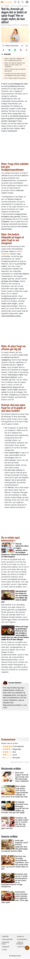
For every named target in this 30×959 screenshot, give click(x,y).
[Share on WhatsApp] (15, 50)
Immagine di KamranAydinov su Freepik (19, 762)
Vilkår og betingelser (19, 943)
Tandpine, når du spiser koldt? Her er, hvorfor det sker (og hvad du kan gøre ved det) (14, 823)
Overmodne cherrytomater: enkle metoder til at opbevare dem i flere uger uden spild (14, 897)
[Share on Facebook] (3, 50)
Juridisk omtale (22, 946)
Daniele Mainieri (24, 25)
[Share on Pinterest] (26, 50)
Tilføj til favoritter (11, 46)
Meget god (16, 749)
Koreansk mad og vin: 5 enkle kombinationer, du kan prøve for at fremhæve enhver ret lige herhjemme (14, 880)
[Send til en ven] (22, 45)
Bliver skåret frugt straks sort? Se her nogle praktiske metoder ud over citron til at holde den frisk (14, 791)
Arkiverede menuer (5, 943)
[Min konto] (18, 2)
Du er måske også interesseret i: (15, 78)
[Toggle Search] (23, 2)
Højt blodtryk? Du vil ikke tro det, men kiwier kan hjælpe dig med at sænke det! (14, 596)
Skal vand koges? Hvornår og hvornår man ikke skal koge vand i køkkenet (22, 777)
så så (14, 755)
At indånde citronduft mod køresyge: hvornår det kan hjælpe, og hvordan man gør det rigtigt (15, 807)
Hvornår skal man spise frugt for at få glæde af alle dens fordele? (15, 74)
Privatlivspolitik (22, 939)
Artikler (4, 949)
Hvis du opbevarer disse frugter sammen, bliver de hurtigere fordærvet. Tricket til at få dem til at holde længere (15, 550)
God (14, 752)
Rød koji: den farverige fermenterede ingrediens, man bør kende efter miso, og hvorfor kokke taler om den (15, 862)
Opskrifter (5, 936)
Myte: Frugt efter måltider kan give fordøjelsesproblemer (14, 59)
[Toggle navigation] (27, 2)
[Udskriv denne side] (27, 45)
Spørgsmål (5, 946)
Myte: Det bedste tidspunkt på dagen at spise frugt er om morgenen (15, 64)
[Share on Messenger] (9, 50)
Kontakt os (20, 936)
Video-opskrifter (7, 939)
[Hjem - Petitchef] (2, 6)
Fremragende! (18, 746)
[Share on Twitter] (21, 50)
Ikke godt (16, 758)
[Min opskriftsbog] (15, 2)
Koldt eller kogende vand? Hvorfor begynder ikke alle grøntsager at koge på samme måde (14, 845)
